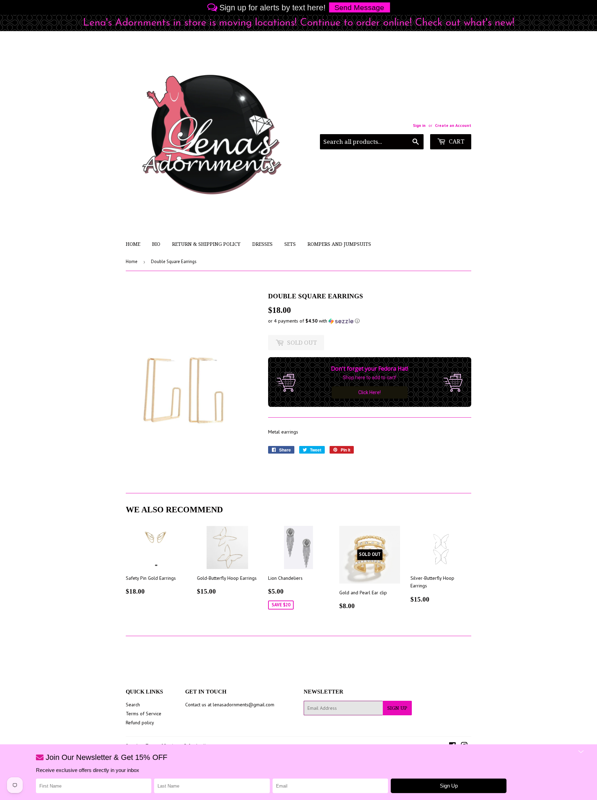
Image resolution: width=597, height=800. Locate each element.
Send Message (359, 7)
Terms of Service (143, 713)
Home (133, 244)
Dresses (262, 244)
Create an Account (453, 125)
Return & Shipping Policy (206, 244)
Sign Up (397, 708)
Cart (455, 141)
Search (133, 704)
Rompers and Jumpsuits (339, 244)
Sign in (419, 125)
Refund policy (140, 722)
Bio (156, 244)
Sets (290, 244)
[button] (369, 321)
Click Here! (369, 392)
